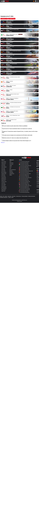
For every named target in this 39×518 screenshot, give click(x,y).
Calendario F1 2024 (12, 18)
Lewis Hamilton (3, 161)
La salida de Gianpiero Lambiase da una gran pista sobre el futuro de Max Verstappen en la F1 (16, 140)
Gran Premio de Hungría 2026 (24, 176)
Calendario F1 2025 (4, 18)
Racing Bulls (11, 172)
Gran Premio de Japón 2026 (24, 164)
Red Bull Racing (12, 173)
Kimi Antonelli (3, 176)
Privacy (12, 197)
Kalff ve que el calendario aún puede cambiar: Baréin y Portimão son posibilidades (14, 125)
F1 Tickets (9, 197)
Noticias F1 (3, 142)
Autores (1, 196)
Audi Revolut (11, 164)
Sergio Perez (9, 196)
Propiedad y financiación (3, 197)
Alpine (10, 161)
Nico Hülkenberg (3, 188)
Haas (10, 168)
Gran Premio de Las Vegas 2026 (25, 189)
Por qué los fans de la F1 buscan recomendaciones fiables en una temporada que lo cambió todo (17, 128)
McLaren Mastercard (13, 169)
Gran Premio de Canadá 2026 (24, 168)
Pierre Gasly (3, 168)
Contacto (5, 196)
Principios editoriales (24, 196)
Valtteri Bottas (3, 189)
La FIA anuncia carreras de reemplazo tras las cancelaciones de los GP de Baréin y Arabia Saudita (17, 135)
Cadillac (11, 165)
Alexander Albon (3, 173)
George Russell (3, 177)
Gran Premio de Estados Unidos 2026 (25, 185)
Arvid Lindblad (3, 184)
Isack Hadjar (3, 169)
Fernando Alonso (3, 181)
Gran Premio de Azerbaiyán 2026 (25, 181)
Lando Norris (3, 164)
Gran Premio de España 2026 (24, 180)
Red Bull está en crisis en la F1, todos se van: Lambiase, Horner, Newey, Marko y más (15, 137)
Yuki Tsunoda (3, 185)
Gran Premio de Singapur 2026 (24, 184)
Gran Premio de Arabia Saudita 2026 (25, 165)
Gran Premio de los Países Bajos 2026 (25, 177)
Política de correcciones (31, 196)
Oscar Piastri (3, 165)
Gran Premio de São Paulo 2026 (25, 188)
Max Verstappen (3, 172)
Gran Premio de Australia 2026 (24, 161)
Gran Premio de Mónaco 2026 (24, 169)
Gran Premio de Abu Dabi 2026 (24, 192)
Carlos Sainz (14, 196)
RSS (3, 196)
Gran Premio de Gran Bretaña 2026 (25, 173)
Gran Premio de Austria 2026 (24, 172)
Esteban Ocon (3, 180)
